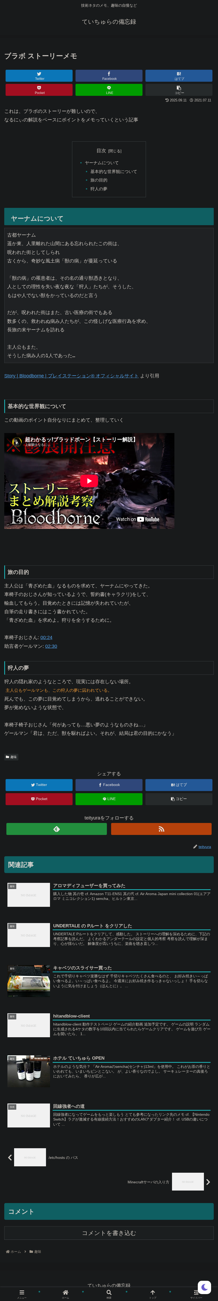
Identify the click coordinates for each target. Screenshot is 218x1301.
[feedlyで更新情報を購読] (56, 829)
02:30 (51, 646)
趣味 (13, 757)
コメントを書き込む (109, 1233)
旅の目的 (98, 180)
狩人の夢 (98, 188)
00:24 (46, 637)
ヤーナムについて (102, 162)
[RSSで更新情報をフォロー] (161, 829)
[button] (201, 768)
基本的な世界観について (113, 171)
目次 (101, 150)
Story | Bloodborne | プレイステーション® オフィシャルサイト (71, 375)
